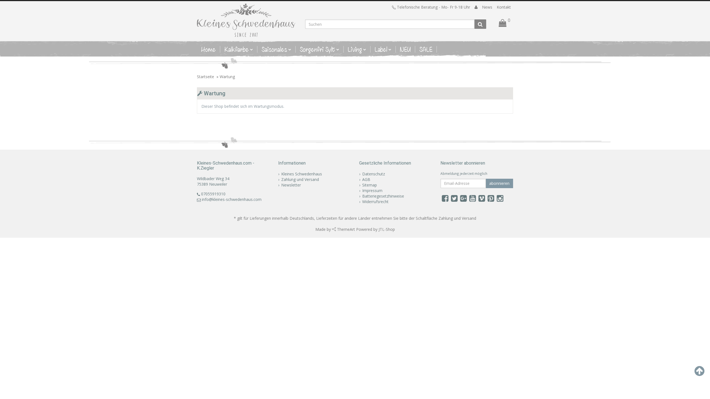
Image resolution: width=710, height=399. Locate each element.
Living (355, 49)
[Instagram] (500, 198)
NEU (405, 49)
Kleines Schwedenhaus (301, 174)
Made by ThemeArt (335, 229)
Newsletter (291, 185)
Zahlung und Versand (300, 179)
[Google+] (463, 198)
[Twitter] (454, 198)
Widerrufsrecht (375, 201)
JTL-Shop (387, 229)
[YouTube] (472, 198)
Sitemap (369, 185)
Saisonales (274, 49)
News (487, 7)
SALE (425, 49)
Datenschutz (373, 174)
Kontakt (504, 7)
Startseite (205, 76)
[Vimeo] (481, 198)
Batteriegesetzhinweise (383, 196)
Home (208, 49)
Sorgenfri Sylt (317, 49)
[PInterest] (491, 198)
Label (381, 49)
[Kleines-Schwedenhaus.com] (247, 20)
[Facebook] (445, 198)
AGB (366, 179)
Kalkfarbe (236, 49)
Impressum (372, 190)
